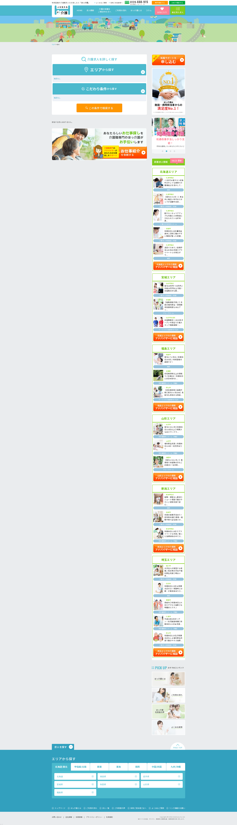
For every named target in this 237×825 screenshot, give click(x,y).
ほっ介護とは (136, 10)
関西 (137, 766)
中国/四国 (157, 766)
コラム (149, 10)
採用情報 (79, 817)
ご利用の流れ (121, 10)
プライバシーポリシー (94, 817)
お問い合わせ (57, 817)
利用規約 (109, 817)
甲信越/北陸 (80, 766)
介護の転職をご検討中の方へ (104, 10)
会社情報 (68, 817)
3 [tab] (170, 151)
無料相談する (160, 2)
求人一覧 (105, 808)
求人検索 (90, 10)
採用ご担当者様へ (116, 3)
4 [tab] (174, 151)
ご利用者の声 (120, 808)
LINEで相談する (177, 2)
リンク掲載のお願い (177, 808)
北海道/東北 (61, 766)
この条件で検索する (101, 108)
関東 (99, 766)
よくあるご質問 (101, 3)
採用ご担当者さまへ (138, 808)
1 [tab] (162, 151)
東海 (118, 766)
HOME (79, 10)
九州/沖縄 (176, 766)
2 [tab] (166, 151)
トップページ (60, 808)
